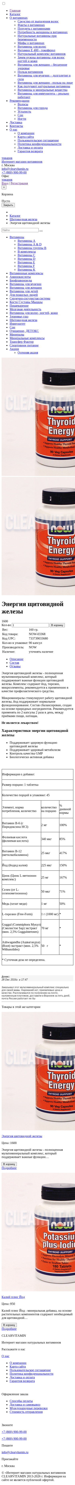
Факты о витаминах (31, 25)
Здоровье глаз (19, 316)
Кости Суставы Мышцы (26, 302)
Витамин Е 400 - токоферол (36, 50)
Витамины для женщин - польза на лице (45, 82)
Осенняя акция (28, 352)
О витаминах (19, 17)
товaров (7, 158)
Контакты (16, 126)
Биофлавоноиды (21, 280)
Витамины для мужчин (25, 284)
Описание (16, 659)
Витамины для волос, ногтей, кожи (34, 313)
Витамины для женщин (26, 287)
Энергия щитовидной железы (22, 1136)
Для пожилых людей (24, 295)
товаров (7, 179)
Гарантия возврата (30, 151)
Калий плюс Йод (13, 1297)
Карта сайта (26, 136)
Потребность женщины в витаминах (43, 32)
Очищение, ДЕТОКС (24, 331)
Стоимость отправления (26, 1411)
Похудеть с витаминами (34, 28)
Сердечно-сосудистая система (30, 298)
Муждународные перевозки (29, 1408)
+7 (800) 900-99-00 (14, 172)
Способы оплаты (21, 1401)
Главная (15, 10)
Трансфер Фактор (22, 341)
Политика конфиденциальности (39, 144)
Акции (14, 349)
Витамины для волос (32, 46)
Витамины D (26, 258)
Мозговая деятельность (25, 309)
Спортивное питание (24, 345)
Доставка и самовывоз (25, 1404)
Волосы (23, 104)
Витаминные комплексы (26, 273)
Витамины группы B (32, 248)
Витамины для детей (24, 291)
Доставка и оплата (30, 147)
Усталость (24, 111)
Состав (14, 662)
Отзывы (15, 666)
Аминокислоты (20, 276)
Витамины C (26, 255)
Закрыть (8, 205)
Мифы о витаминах (31, 43)
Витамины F (26, 266)
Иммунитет (17, 323)
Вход (5, 183)
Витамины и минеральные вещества (42, 90)
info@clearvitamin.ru (15, 168)
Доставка (16, 122)
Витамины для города (33, 108)
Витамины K (26, 269)
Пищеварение (19, 305)
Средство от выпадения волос (38, 21)
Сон (20, 115)
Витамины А (26, 240)
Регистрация (19, 183)
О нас (13, 129)
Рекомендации (19, 100)
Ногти (22, 118)
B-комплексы (27, 251)
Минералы (17, 334)
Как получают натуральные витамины (44, 86)
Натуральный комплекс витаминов (42, 53)
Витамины (17, 237)
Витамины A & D (30, 244)
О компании (26, 133)
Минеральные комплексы (27, 338)
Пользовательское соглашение (38, 140)
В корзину (57, 625)
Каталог (15, 14)
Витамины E (26, 262)
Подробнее (9, 1168)
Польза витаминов (30, 72)
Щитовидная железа (23, 219)
